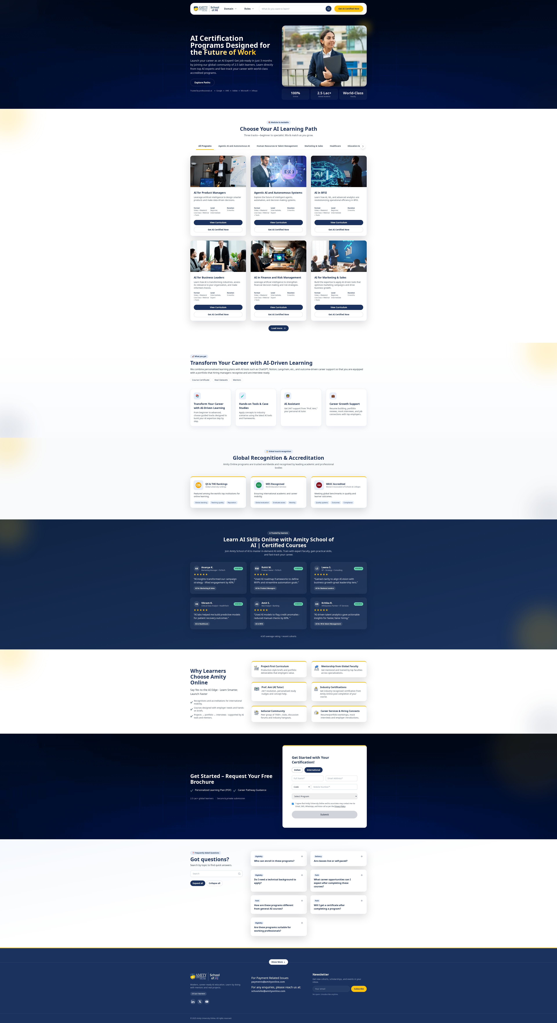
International (313, 770)
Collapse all (214, 883)
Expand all (198, 883)
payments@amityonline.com (268, 981)
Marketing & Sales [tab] (314, 146)
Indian (297, 770)
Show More (277, 962)
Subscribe (359, 988)
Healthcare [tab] (335, 146)
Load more (276, 328)
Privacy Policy (339, 806)
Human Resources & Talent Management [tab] (277, 146)
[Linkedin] (193, 1001)
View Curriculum (218, 222)
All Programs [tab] (204, 146)
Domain (228, 8)
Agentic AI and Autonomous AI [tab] (234, 146)
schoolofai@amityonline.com (268, 991)
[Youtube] (206, 1001)
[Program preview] (218, 171)
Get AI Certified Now (348, 8)
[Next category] (363, 146)
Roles (247, 8)
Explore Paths (202, 82)
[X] (199, 1001)
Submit (324, 814)
